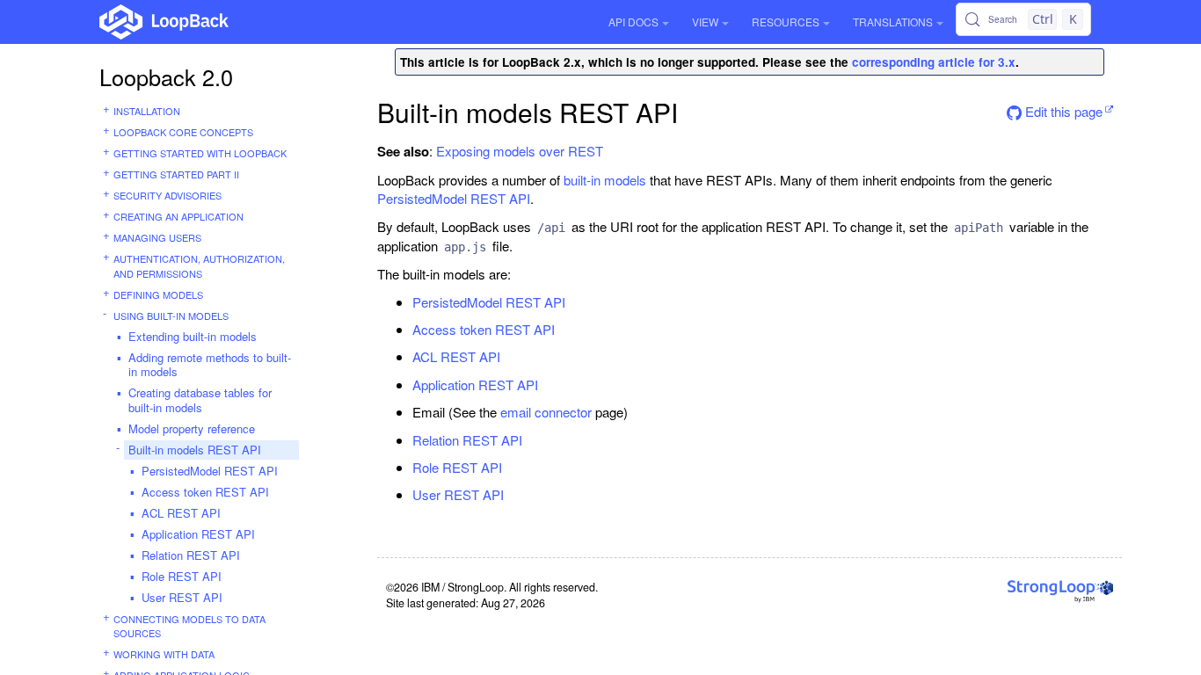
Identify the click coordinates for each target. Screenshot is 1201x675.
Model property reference (191, 428)
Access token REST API (205, 491)
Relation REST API (191, 555)
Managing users (157, 237)
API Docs (633, 21)
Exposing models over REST (519, 151)
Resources (785, 21)
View (705, 21)
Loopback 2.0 (166, 76)
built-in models (605, 180)
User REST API (182, 597)
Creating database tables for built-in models (200, 400)
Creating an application (178, 216)
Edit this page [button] (1062, 111)
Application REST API (198, 534)
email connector (546, 412)
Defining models (158, 294)
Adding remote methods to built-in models (209, 365)
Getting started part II (176, 174)
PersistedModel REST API (210, 470)
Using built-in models (171, 315)
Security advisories (167, 195)
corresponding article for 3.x (933, 62)
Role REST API (182, 576)
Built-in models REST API (194, 449)
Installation (146, 111)
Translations (893, 21)
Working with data (164, 654)
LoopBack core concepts (183, 132)
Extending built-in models (192, 336)
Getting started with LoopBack (200, 153)
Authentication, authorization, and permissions (199, 265)
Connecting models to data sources (189, 626)
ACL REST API (181, 512)
